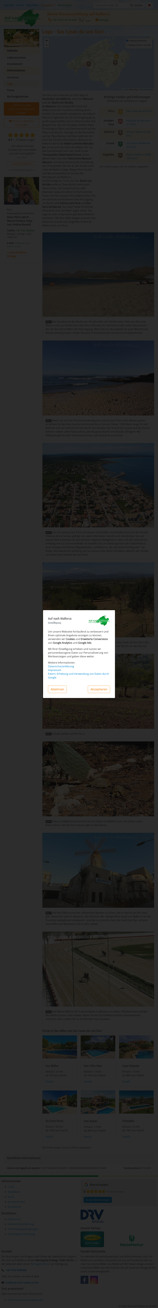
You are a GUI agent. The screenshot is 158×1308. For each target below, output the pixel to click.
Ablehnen (57, 689)
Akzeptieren (98, 689)
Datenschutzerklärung (61, 666)
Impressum (54, 670)
